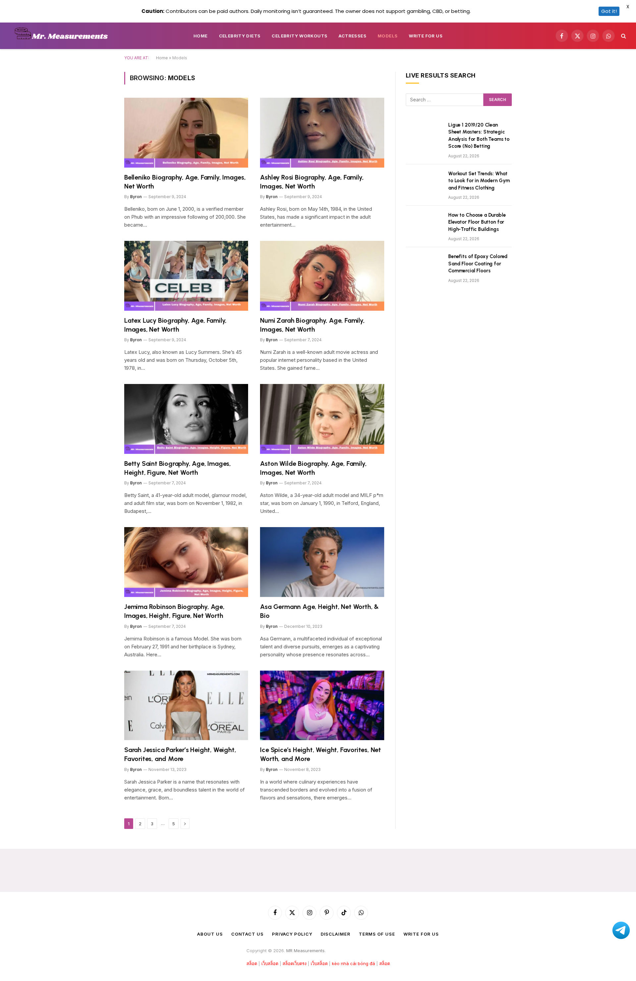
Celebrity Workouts (299, 35)
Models (388, 35)
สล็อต (251, 963)
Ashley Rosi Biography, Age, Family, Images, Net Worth (311, 181)
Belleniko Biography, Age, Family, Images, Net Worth (185, 181)
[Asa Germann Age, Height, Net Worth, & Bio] (322, 562)
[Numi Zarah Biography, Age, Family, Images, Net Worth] (322, 276)
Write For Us (426, 35)
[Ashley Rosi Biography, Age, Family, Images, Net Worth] (322, 133)
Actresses (352, 35)
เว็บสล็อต (269, 963)
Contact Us (247, 934)
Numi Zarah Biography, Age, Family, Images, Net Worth (312, 324)
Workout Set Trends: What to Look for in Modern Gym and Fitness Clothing (479, 181)
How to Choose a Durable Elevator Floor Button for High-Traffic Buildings (477, 222)
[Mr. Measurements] (64, 36)
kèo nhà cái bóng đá (353, 963)
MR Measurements (305, 950)
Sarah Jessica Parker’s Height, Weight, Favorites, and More (180, 754)
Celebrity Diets (240, 35)
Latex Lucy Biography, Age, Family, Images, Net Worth (175, 324)
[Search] (623, 35)
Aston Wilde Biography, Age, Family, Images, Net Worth (313, 468)
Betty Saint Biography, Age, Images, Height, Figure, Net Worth (177, 468)
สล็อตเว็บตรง (294, 963)
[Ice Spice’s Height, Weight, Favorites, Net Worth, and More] (322, 705)
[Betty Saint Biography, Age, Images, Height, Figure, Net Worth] (186, 419)
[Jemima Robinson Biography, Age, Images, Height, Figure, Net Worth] (186, 562)
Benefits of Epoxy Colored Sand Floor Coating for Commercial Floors (477, 263)
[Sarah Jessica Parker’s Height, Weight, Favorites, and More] (186, 705)
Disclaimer (335, 934)
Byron (136, 196)
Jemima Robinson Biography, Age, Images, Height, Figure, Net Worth (174, 611)
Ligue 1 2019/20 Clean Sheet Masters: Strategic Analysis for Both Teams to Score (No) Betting (478, 135)
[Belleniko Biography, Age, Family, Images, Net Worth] (186, 133)
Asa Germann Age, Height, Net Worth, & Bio (319, 611)
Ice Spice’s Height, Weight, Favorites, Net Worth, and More (320, 754)
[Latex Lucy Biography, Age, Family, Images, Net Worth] (186, 276)
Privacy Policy (292, 934)
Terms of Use (377, 934)
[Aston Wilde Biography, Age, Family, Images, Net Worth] (322, 419)
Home (200, 35)
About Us (210, 934)
